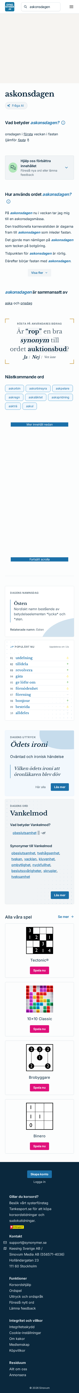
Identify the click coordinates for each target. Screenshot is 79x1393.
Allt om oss (18, 1369)
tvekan (16, 859)
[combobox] (44, 7)
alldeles (22, 713)
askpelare (62, 388)
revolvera (24, 670)
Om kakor (17, 1339)
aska (8, 303)
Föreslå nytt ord (21, 1302)
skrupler (50, 871)
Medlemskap (19, 1344)
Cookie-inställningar (25, 1333)
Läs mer (60, 787)
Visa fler (37, 272)
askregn (14, 397)
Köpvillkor (17, 1350)
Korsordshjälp (20, 1285)
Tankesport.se (20, 1209)
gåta (19, 676)
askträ (13, 406)
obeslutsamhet (24, 833)
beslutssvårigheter (26, 871)
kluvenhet (47, 859)
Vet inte (50, 357)
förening (23, 694)
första (28, 134)
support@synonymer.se (28, 1242)
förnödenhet (27, 688)
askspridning (60, 397)
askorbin (14, 388)
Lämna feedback (22, 1308)
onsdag (26, 303)
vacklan (30, 859)
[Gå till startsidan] (9, 6)
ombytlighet (20, 865)
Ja (25, 357)
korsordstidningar (23, 1215)
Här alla (40, 787)
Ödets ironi (28, 744)
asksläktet (36, 397)
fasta (21, 140)
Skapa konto (39, 1174)
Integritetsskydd (22, 1327)
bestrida (23, 707)
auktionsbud (47, 349)
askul (29, 406)
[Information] (63, 122)
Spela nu (39, 970)
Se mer (63, 917)
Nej (35, 357)
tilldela (22, 664)
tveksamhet (20, 876)
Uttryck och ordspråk (26, 1296)
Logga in (39, 1181)
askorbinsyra (38, 388)
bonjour (23, 701)
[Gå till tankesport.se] (39, 1227)
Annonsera (17, 1375)
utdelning (24, 658)
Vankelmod (29, 813)
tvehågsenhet (48, 853)
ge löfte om (26, 682)
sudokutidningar (22, 1220)
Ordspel (15, 1290)
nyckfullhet (41, 865)
